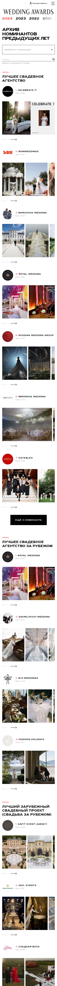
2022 (34, 18)
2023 (21, 18)
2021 (47, 18)
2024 (7, 18)
